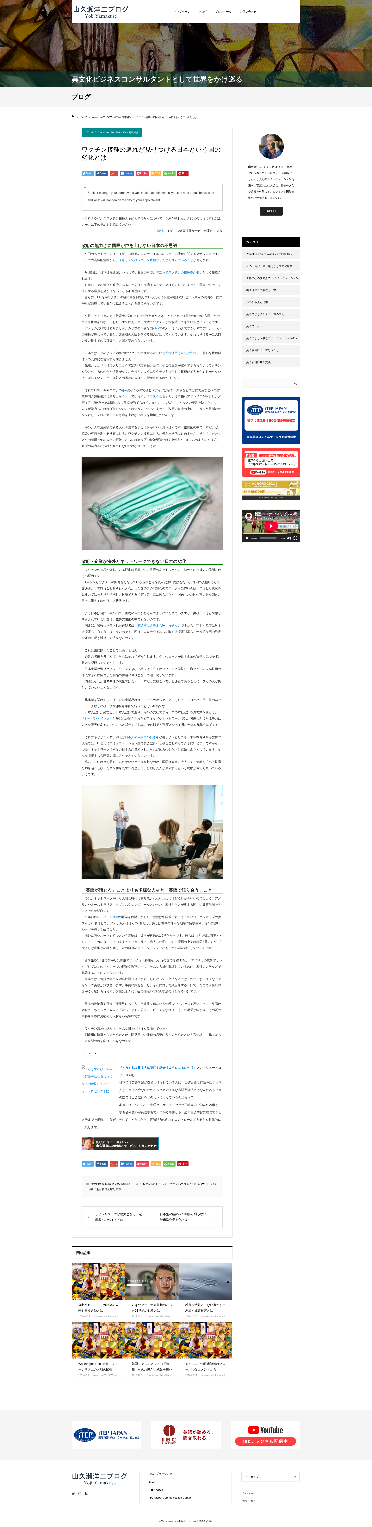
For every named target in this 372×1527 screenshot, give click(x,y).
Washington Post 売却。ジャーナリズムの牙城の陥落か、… (98, 1369)
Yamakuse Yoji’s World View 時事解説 (118, 132)
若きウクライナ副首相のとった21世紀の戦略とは (152, 1307)
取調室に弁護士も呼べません (157, 625)
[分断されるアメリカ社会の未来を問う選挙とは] (98, 1281)
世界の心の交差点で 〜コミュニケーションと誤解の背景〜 (272, 280)
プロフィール (223, 11)
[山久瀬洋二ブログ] (101, 11)
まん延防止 (152, 1184)
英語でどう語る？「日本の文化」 (266, 314)
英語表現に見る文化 (258, 362)
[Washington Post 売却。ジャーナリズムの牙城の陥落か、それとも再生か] (98, 1340)
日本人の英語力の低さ (140, 737)
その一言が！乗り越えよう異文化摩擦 (269, 266)
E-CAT (153, 1481)
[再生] (247, 538)
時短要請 (109, 1189)
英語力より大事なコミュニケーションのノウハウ (272, 340)
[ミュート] (289, 538)
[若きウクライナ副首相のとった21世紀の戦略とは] (152, 1281)
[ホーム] (73, 116)
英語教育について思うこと (262, 350)
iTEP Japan (156, 1489)
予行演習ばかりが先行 (180, 353)
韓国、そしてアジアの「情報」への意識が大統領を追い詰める (152, 1369)
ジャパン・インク (97, 718)
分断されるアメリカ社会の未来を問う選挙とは (98, 1307)
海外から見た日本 (257, 302)
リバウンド (203, 1184)
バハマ (157, 328)
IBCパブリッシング (160, 1473)
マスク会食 (157, 396)
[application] (271, 526)
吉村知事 (99, 1189)
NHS (160, 230)
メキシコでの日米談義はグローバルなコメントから (205, 1366)
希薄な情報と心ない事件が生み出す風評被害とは (205, 1307)
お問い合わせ (248, 11)
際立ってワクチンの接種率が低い (179, 272)
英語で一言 (253, 326)
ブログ (203, 11)
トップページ (182, 11)
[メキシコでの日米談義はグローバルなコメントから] (205, 1340)
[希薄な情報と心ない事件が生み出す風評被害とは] (205, 1281)
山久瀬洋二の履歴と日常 (261, 290)
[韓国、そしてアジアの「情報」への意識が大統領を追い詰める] (152, 1340)
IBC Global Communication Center (170, 1497)
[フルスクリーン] (295, 538)
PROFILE (271, 211)
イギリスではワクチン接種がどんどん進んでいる (153, 260)
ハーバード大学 (108, 917)
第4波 (126, 390)
